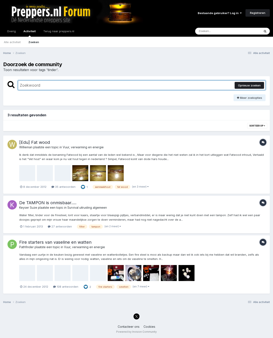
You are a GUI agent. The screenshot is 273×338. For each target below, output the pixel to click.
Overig (11, 31)
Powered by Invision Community (136, 331)
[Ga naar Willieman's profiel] (12, 144)
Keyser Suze (28, 207)
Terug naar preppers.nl (58, 31)
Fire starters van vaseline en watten (55, 242)
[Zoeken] (265, 31)
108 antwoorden (67, 286)
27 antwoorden (61, 226)
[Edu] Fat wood (34, 142)
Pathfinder (26, 247)
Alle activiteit (12, 42)
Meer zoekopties (250, 97)
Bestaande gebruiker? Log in (219, 13)
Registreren (257, 13)
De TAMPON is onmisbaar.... (47, 202)
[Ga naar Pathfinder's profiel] (12, 244)
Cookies (149, 326)
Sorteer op (256, 125)
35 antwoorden (65, 186)
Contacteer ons (128, 326)
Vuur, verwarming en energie (83, 147)
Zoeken (33, 42)
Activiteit (29, 31)
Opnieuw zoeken (249, 85)
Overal (250, 31)
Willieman (25, 147)
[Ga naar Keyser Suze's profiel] (12, 205)
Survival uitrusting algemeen (87, 207)
